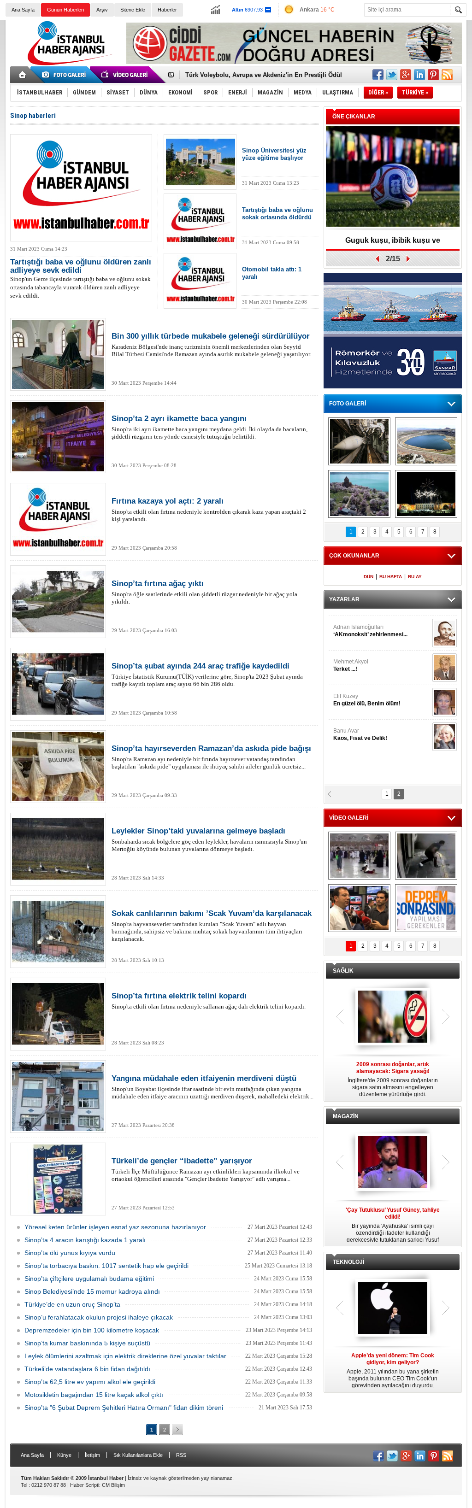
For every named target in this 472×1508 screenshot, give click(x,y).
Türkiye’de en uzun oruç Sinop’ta (72, 1304)
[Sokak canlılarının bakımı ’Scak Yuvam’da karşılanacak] (58, 931)
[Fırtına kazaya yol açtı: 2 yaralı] (58, 519)
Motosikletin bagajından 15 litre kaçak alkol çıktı (93, 1394)
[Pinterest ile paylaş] (433, 74)
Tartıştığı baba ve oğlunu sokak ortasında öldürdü (277, 213)
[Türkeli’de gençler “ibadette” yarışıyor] (58, 1179)
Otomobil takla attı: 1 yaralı (271, 273)
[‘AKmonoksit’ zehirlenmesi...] (444, 627)
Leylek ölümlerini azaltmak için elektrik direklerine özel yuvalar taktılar (125, 1356)
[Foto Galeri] (65, 74)
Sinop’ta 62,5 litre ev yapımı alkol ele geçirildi (89, 1381)
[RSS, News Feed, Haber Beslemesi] (447, 74)
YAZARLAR (344, 599)
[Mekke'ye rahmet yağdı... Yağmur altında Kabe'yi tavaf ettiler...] (359, 856)
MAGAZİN (346, 1116)
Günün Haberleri (65, 9)
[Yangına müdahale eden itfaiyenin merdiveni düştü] (58, 1096)
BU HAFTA (390, 576)
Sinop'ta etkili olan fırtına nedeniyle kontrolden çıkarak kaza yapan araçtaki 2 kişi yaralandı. (209, 509)
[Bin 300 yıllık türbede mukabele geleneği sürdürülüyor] (58, 354)
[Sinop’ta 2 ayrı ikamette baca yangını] (58, 436)
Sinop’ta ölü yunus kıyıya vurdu (69, 1252)
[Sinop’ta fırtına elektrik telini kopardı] (58, 1014)
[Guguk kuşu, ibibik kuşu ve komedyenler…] (393, 177)
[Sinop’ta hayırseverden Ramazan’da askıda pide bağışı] (58, 766)
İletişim (92, 1455)
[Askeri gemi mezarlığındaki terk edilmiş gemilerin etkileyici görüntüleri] (359, 441)
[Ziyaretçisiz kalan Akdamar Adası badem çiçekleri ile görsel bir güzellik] (359, 494)
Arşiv (102, 9)
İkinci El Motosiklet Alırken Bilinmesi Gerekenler (254, 74)
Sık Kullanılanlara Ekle (138, 1455)
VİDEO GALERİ (348, 818)
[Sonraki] (177, 1429)
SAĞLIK (343, 971)
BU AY (415, 576)
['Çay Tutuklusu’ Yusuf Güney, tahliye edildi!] (392, 1163)
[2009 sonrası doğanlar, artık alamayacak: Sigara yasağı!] (392, 1017)
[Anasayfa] (22, 74)
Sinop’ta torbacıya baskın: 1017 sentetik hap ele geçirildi (106, 1265)
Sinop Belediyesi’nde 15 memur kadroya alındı (92, 1291)
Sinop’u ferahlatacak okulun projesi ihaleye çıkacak (98, 1317)
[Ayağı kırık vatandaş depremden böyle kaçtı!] (426, 856)
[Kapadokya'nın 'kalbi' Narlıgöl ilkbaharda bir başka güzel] (426, 441)
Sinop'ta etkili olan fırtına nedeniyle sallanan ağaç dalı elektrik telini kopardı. (209, 1001)
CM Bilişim (113, 1485)
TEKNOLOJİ (348, 1262)
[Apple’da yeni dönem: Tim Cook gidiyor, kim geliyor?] (392, 1308)
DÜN (368, 576)
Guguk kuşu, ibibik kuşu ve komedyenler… (392, 243)
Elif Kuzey (367, 694)
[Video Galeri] (125, 74)
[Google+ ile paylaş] (405, 74)
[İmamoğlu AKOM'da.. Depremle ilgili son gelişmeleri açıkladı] (359, 908)
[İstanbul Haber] (67, 64)
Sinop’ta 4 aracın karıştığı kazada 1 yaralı (85, 1240)
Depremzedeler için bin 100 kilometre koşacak (91, 1330)
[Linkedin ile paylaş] (419, 74)
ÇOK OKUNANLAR (354, 555)
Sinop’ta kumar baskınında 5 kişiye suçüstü (87, 1343)
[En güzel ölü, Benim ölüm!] (444, 696)
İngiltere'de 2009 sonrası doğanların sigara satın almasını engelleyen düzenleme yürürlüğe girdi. (393, 1079)
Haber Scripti (84, 1485)
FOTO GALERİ (347, 403)
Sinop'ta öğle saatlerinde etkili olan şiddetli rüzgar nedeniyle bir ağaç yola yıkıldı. (204, 592)
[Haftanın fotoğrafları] (426, 494)
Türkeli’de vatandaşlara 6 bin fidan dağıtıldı (87, 1369)
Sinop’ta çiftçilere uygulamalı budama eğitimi (89, 1278)
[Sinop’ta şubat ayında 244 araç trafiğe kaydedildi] (58, 684)
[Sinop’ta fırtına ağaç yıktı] (58, 601)
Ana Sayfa (23, 9)
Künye (64, 1455)
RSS (181, 1455)
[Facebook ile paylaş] (378, 74)
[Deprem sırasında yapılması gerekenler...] (426, 908)
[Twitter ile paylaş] (391, 74)
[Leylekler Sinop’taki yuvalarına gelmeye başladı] (58, 849)
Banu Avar (360, 729)
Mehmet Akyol (350, 660)
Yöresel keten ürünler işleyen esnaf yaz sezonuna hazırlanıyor (115, 1227)
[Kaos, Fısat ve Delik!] (444, 731)
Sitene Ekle (132, 9)
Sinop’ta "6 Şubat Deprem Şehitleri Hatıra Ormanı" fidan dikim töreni (123, 1407)
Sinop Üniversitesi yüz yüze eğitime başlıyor (274, 154)
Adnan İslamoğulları (370, 625)
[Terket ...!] (444, 662)
